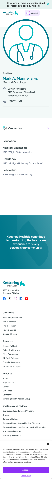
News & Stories (9, 330)
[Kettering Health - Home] (10, 13)
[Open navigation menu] (45, 13)
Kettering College (10, 419)
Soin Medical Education (13, 431)
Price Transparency (11, 354)
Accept (26, 470)
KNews (6, 415)
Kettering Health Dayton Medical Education (21, 423)
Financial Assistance (11, 362)
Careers (6, 387)
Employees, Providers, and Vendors (18, 411)
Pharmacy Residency (12, 435)
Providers (7, 73)
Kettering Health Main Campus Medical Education (24, 427)
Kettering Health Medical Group (17, 399)
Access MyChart (10, 346)
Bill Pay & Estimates (11, 358)
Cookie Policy (26, 476)
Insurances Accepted (12, 366)
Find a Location (9, 326)
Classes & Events (10, 334)
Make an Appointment (12, 317)
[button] (47, 444)
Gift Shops (7, 391)
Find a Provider (9, 321)
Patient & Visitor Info (11, 350)
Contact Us (7, 395)
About (5, 378)
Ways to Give (8, 382)
